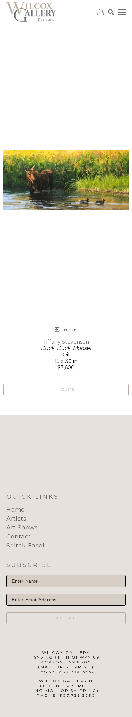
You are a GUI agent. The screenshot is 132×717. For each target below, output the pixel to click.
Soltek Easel (25, 545)
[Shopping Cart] (100, 12)
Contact (18, 536)
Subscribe (66, 618)
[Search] (111, 12)
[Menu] (122, 12)
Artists (16, 518)
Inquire (66, 390)
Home (15, 510)
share (68, 329)
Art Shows (22, 527)
